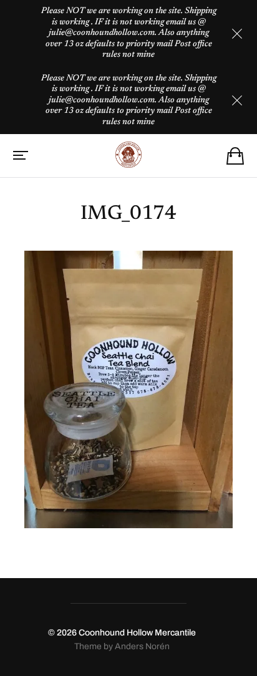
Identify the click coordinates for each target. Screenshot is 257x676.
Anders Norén (142, 646)
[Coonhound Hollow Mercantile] (128, 155)
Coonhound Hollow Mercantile (137, 632)
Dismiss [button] (237, 33)
